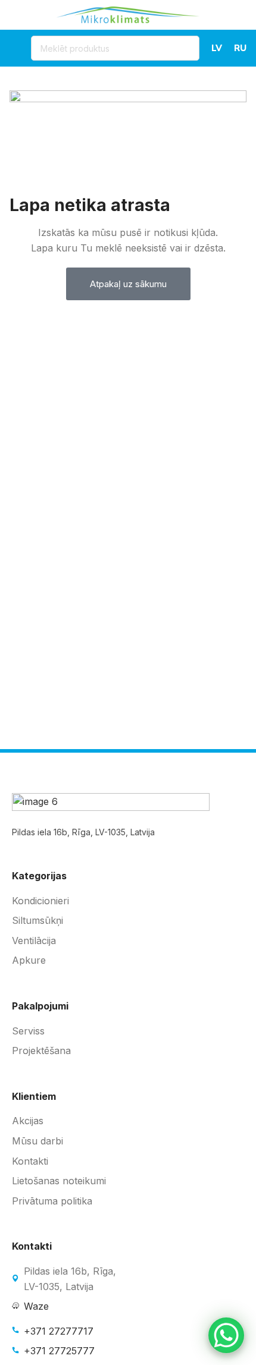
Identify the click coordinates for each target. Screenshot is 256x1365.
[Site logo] (128, 14)
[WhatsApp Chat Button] (226, 1335)
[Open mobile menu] (14, 48)
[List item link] (128, 901)
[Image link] (111, 803)
